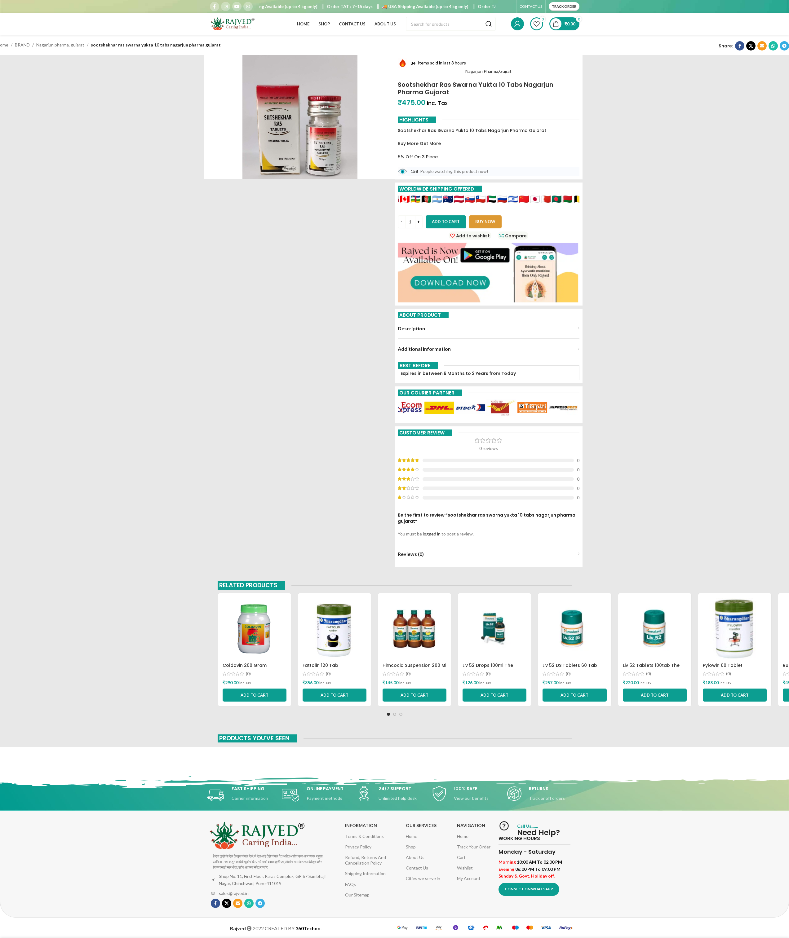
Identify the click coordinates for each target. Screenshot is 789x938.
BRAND (22, 44)
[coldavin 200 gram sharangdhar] (254, 629)
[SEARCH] (488, 24)
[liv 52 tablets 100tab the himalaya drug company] (655, 629)
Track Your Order (473, 846)
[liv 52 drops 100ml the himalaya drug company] (494, 629)
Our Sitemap (357, 894)
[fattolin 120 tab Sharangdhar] (334, 629)
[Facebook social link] (214, 6)
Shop (411, 846)
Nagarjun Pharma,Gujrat (488, 71)
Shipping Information (365, 873)
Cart (461, 857)
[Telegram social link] (784, 46)
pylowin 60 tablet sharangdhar (722, 668)
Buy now (485, 221)
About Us (415, 857)
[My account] (517, 24)
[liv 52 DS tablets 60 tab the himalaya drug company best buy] (574, 629)
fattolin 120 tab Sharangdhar (320, 668)
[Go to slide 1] (388, 714)
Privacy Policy (358, 846)
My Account (469, 878)
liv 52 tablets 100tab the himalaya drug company (651, 668)
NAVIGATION (471, 825)
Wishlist (465, 867)
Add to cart (446, 221)
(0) (248, 674)
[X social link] (751, 46)
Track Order (564, 6)
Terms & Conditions (364, 836)
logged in (432, 533)
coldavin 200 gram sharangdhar (245, 668)
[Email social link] (762, 46)
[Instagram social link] (225, 6)
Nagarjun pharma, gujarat (60, 44)
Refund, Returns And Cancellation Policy (365, 860)
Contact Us (417, 867)
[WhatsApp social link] (248, 6)
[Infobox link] (244, 795)
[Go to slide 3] (400, 714)
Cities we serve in (423, 878)
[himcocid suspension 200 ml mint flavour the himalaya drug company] (414, 629)
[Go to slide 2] (394, 714)
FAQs (350, 884)
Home (411, 836)
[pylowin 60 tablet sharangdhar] (735, 629)
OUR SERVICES (421, 825)
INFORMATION (361, 825)
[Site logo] (233, 23)
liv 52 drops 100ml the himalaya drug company (491, 668)
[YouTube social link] (237, 6)
